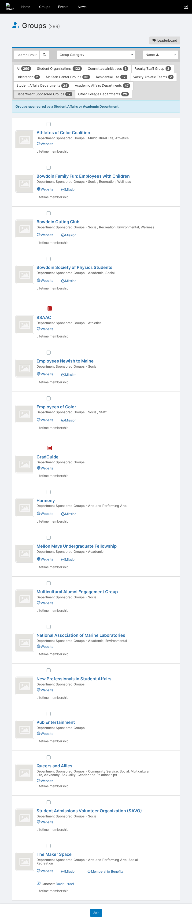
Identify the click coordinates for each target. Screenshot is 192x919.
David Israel (65, 884)
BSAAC (44, 317)
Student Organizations (58, 68)
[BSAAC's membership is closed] (47, 309)
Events (63, 7)
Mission (70, 189)
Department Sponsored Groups (43, 94)
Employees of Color (56, 406)
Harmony (46, 500)
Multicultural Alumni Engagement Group (77, 591)
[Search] (44, 54)
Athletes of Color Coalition (63, 132)
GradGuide (48, 456)
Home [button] (25, 7)
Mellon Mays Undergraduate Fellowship (77, 546)
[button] (10, 6)
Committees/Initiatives (107, 68)
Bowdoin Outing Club (58, 221)
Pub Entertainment (56, 722)
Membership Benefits (107, 871)
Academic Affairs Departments (102, 85)
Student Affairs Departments (41, 85)
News (82, 7)
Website (47, 144)
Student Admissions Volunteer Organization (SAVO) (89, 810)
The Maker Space (54, 854)
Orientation (27, 77)
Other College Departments (102, 94)
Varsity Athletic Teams (152, 77)
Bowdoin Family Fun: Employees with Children (83, 176)
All (23, 68)
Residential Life (111, 77)
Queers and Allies (54, 765)
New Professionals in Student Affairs (74, 678)
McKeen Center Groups (67, 77)
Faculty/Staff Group (151, 68)
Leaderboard (166, 40)
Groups (44, 7)
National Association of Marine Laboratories (81, 635)
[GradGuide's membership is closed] (47, 448)
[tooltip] (49, 309)
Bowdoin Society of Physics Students (74, 267)
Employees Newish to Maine (65, 361)
